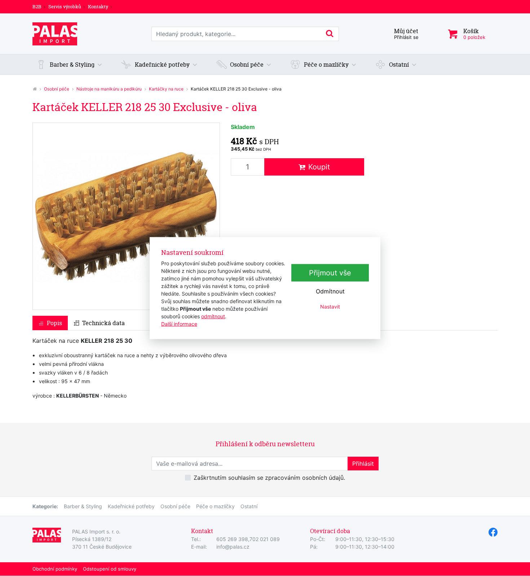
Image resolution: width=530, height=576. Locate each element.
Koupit (319, 167)
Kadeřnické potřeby (131, 506)
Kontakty (98, 6)
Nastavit (330, 306)
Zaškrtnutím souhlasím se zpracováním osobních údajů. (269, 477)
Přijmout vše (330, 273)
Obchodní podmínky (54, 569)
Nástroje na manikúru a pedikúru (109, 89)
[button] (69, 64)
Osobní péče (56, 89)
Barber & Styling (83, 506)
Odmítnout (330, 291)
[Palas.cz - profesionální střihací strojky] (34, 89)
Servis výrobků (64, 6)
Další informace (179, 323)
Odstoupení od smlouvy (109, 569)
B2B (36, 6)
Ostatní (248, 506)
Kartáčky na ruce (166, 89)
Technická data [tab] (103, 323)
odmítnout (213, 316)
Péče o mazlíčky (215, 506)
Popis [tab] (54, 323)
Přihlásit (363, 463)
